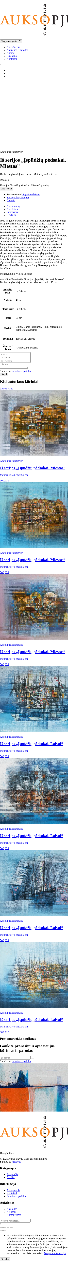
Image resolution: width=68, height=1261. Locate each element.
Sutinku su (15, 371)
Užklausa (11, 215)
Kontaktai (12, 58)
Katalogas (12, 1208)
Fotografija (12, 1174)
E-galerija (12, 56)
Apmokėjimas (14, 1214)
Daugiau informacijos (55, 1253)
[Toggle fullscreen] (8, 1227)
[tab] (37, 206)
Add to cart (6, 188)
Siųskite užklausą (31, 194)
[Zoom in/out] (11, 1227)
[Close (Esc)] (1, 1227)
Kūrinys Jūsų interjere (18, 197)
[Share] (4, 1227)
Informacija (12, 212)
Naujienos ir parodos (17, 50)
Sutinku (5, 1259)
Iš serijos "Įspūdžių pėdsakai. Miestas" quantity (24, 185)
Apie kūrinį (12, 209)
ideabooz (16, 1161)
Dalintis (11, 200)
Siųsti (4, 374)
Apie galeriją (13, 47)
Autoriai (11, 53)
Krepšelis (11, 1211)
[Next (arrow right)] (4, 1230)
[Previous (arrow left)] (1, 1230)
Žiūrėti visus (6, 388)
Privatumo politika (16, 1196)
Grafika (11, 1177)
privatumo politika (21, 371)
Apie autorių (13, 206)
